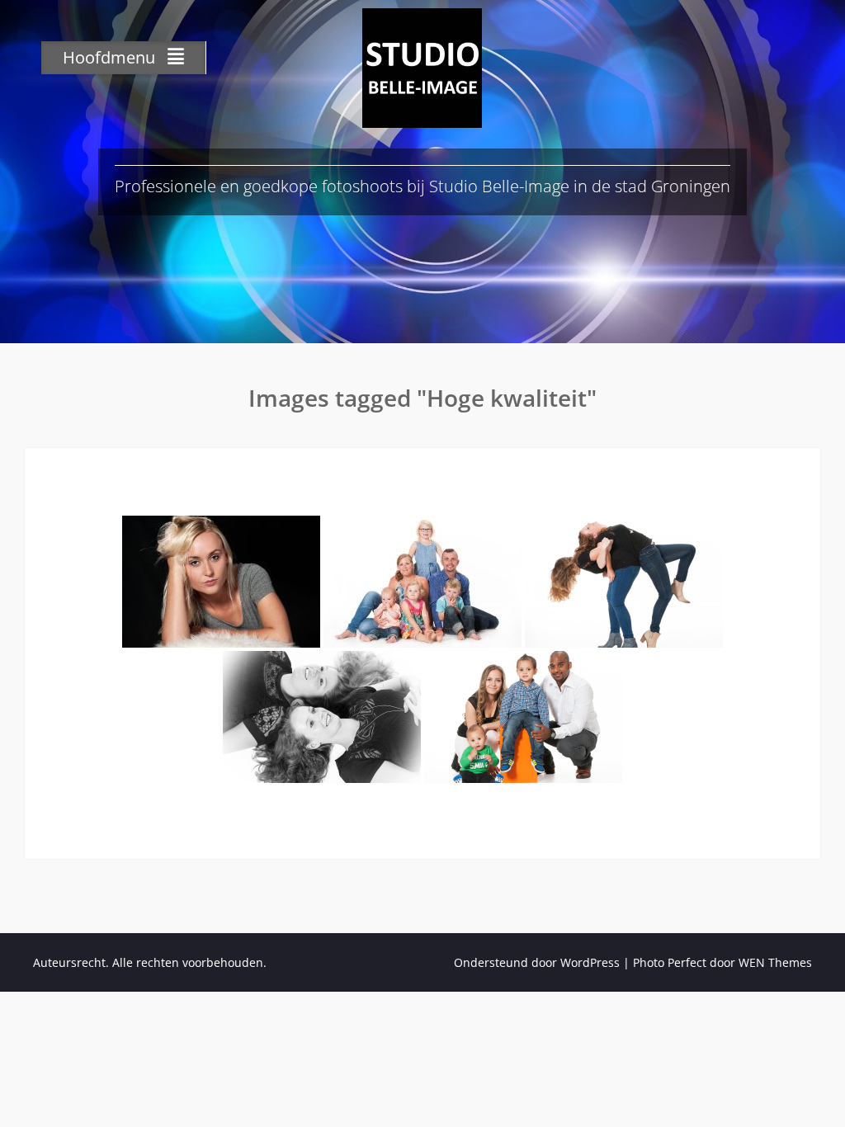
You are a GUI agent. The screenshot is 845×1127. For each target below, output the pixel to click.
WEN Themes (775, 962)
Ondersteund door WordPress (537, 962)
